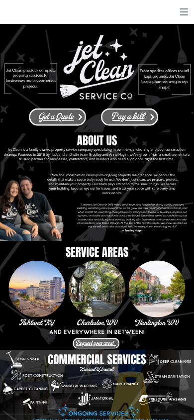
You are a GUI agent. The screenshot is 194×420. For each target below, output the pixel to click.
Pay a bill (128, 117)
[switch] (184, 12)
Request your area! (95, 343)
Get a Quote (56, 117)
